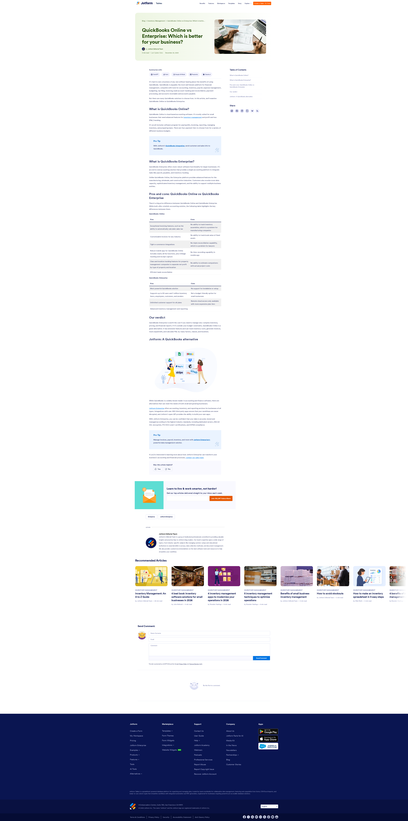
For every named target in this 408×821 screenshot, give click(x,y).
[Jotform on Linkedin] (252, 816)
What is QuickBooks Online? (239, 75)
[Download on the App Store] (268, 738)
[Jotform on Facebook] (244, 816)
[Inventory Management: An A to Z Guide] (151, 576)
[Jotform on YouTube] (272, 816)
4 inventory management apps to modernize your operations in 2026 (222, 597)
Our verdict (233, 92)
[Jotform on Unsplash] (276, 816)
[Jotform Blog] (260, 816)
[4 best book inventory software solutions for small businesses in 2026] (187, 576)
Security (166, 817)
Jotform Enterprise (156, 408)
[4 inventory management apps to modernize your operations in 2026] (224, 576)
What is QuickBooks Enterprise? (240, 80)
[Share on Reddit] (247, 111)
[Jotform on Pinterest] (268, 816)
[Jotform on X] (248, 816)
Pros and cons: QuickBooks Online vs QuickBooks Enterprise (242, 86)
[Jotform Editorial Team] (143, 48)
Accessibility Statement (182, 817)
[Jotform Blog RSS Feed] (257, 111)
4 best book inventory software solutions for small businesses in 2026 (186, 597)
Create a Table (262, 3)
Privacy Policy (183, 664)
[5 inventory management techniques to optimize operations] (260, 576)
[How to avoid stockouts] (333, 576)
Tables (159, 3)
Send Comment (261, 658)
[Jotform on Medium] (256, 816)
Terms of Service (194, 664)
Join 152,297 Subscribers (221, 498)
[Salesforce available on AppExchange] (268, 746)
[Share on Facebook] (237, 111)
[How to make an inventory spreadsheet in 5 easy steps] (369, 576)
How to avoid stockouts (330, 593)
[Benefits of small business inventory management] (296, 576)
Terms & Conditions (137, 817)
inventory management (193, 117)
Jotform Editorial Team (155, 49)
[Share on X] (232, 111)
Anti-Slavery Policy (202, 817)
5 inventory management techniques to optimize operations (258, 597)
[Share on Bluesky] (252, 111)
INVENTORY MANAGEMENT (146, 590)
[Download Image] (218, 393)
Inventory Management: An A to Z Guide (150, 595)
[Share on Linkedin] (242, 111)
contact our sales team (195, 457)
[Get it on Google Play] (268, 732)
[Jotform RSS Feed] (264, 816)
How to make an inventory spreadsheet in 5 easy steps (368, 595)
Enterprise (151, 517)
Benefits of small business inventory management (294, 595)
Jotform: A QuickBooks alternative (241, 97)
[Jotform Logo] (145, 3)
